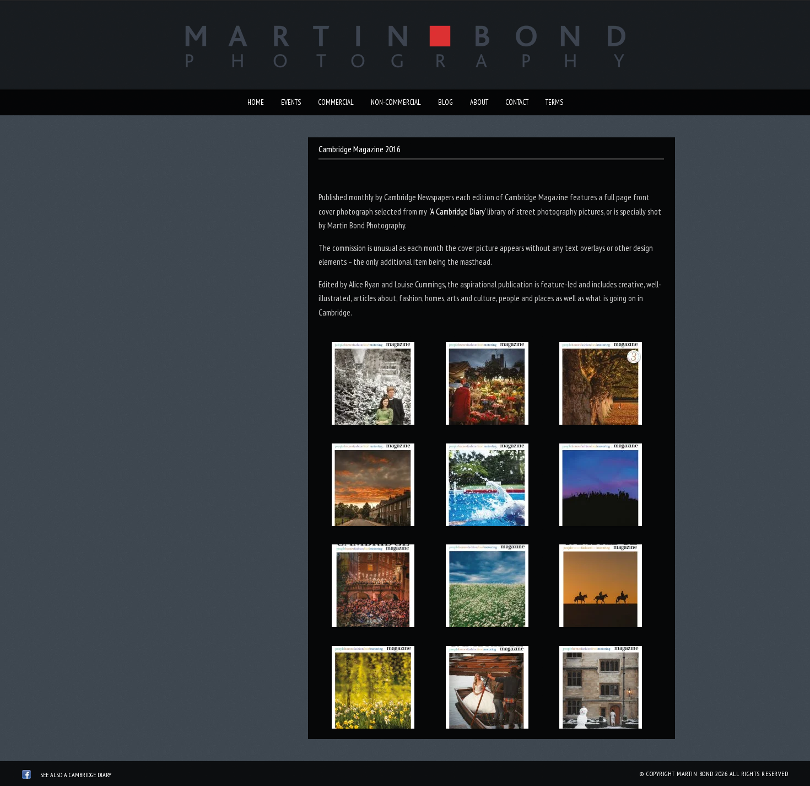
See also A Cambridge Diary (75, 775)
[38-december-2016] (372, 385)
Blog (445, 102)
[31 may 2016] (487, 588)
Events (291, 102)
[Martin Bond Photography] (26, 776)
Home (255, 102)
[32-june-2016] (372, 588)
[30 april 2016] (601, 588)
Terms (554, 102)
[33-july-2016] (601, 487)
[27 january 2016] (601, 689)
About (479, 102)
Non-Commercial (396, 102)
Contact (516, 102)
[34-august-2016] (487, 487)
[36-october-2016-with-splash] (601, 385)
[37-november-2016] (487, 385)
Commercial (336, 102)
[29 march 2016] (372, 689)
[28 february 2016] (487, 689)
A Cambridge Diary (457, 211)
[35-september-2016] (372, 487)
